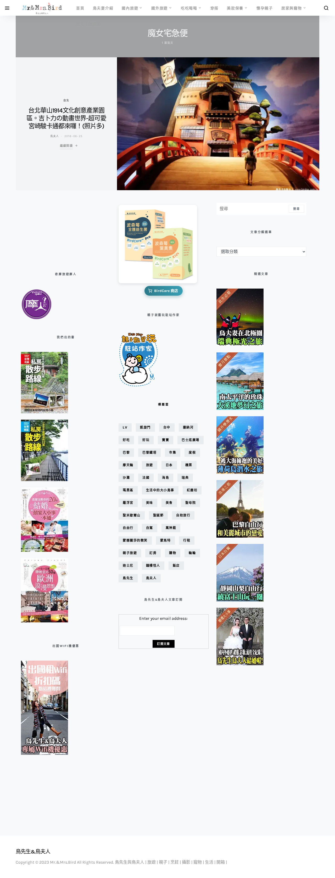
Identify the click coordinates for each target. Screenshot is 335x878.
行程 (186, 540)
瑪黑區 (128, 490)
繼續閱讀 (66, 146)
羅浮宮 (128, 503)
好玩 (145, 440)
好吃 (126, 440)
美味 (149, 503)
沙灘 (126, 478)
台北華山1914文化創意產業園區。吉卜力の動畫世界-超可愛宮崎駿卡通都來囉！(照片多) (66, 118)
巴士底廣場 (190, 440)
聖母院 (190, 503)
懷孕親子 (264, 8)
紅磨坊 (192, 490)
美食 (169, 503)
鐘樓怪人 (153, 565)
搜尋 (296, 209)
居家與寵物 (291, 8)
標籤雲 (163, 404)
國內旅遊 (130, 8)
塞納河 (188, 427)
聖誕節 (158, 515)
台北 (66, 100)
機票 (188, 465)
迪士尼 (128, 565)
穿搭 (214, 8)
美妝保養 (235, 8)
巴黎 (126, 452)
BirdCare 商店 (166, 291)
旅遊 (149, 465)
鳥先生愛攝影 (88, 23)
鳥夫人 (54, 136)
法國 (145, 478)
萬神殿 (171, 528)
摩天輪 (128, 465)
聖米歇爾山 (132, 515)
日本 (169, 465)
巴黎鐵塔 (149, 452)
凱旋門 (145, 427)
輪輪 (192, 553)
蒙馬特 (165, 540)
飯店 (176, 565)
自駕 (149, 528)
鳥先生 (128, 578)
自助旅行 (183, 515)
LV (125, 427)
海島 (165, 478)
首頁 (80, 8)
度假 (192, 452)
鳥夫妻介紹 (103, 8)
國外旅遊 (159, 8)
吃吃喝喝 (189, 8)
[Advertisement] (47, 229)
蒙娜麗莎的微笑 (135, 540)
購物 (172, 553)
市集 (172, 452)
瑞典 (185, 478)
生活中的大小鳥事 (160, 490)
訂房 (153, 553)
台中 (166, 427)
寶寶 (165, 440)
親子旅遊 (130, 553)
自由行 (128, 528)
